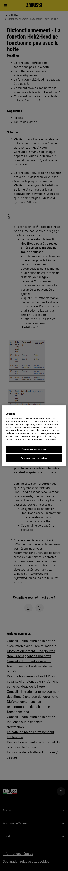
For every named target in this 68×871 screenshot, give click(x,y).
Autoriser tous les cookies (34, 458)
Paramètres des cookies (34, 449)
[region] (34, 435)
